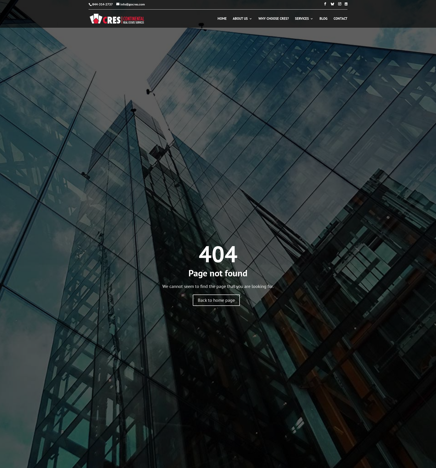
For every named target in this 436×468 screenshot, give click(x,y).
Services (302, 19)
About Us (240, 19)
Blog (323, 19)
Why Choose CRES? (273, 19)
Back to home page (216, 300)
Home (222, 19)
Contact (340, 19)
